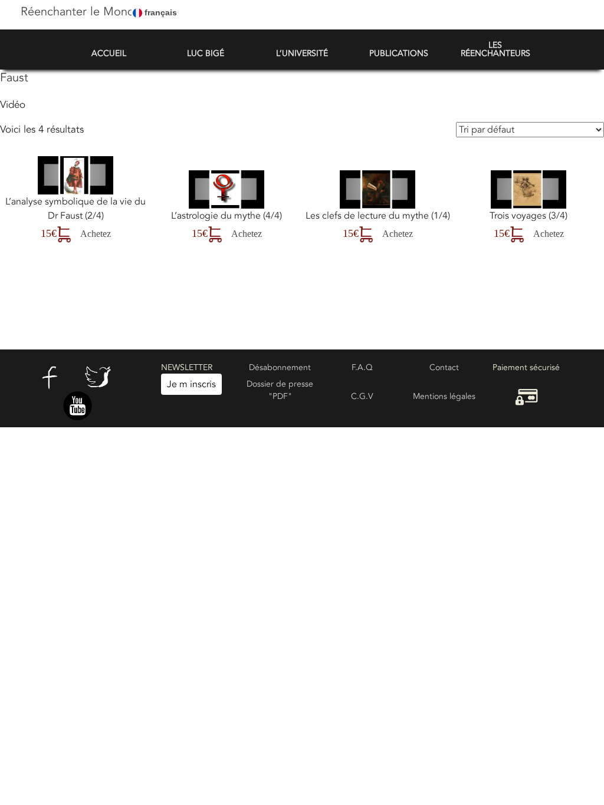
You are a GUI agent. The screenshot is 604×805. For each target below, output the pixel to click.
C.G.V (362, 396)
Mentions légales (444, 396)
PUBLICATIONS (398, 53)
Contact (444, 367)
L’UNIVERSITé (302, 53)
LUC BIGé (205, 53)
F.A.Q (362, 367)
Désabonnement (280, 367)
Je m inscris (191, 384)
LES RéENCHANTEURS (495, 49)
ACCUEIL (108, 53)
